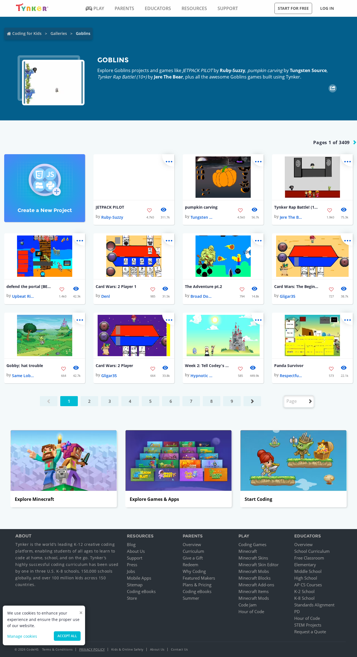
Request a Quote (310, 631)
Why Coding (194, 571)
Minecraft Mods (253, 598)
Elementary (305, 564)
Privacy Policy (92, 649)
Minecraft (247, 551)
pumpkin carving (201, 207)
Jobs (131, 571)
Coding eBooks (141, 591)
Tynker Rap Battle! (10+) (296, 207)
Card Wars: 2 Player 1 (116, 286)
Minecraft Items (253, 591)
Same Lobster (23, 375)
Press (132, 564)
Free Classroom (309, 558)
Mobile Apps (139, 578)
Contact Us (179, 649)
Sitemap (135, 584)
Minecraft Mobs (253, 571)
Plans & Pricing (197, 584)
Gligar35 (287, 296)
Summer (191, 598)
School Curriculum (312, 551)
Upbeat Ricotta (23, 296)
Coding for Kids (27, 33)
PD (297, 611)
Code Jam (247, 605)
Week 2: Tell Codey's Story (207, 365)
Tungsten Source (308, 70)
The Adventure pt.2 (203, 286)
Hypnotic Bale (201, 375)
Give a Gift (193, 558)
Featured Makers (199, 578)
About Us (136, 551)
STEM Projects (307, 625)
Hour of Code (251, 611)
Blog (131, 544)
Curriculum (193, 551)
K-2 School (304, 591)
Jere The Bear (168, 77)
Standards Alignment (314, 605)
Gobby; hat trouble (24, 365)
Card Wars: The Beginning (296, 286)
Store (132, 598)
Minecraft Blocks (254, 578)
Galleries (58, 33)
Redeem (190, 564)
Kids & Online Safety (127, 649)
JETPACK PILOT (110, 207)
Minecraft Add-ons (256, 584)
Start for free (293, 8)
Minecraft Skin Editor (258, 564)
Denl (105, 296)
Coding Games (252, 544)
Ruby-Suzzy (232, 70)
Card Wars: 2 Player (114, 365)
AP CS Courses (308, 584)
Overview (192, 544)
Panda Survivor (288, 365)
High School (305, 578)
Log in (327, 8)
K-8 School (304, 598)
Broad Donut (201, 296)
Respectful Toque (291, 375)
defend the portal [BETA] (28, 286)
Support (134, 558)
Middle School (308, 571)
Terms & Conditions (57, 649)
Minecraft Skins (253, 558)
